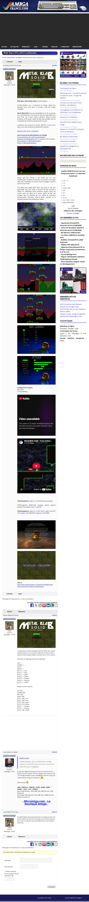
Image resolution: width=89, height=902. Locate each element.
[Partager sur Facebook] (32, 605)
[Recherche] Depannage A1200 (71, 316)
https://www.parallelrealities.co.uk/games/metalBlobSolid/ (35, 585)
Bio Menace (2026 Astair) (69, 137)
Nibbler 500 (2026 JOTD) (70, 245)
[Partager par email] (56, 605)
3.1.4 (64, 198)
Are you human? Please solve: (11, 875)
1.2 (64, 183)
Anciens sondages (73, 213)
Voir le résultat (73, 208)
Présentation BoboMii (67, 141)
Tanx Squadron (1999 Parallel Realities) (29, 141)
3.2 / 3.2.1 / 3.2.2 (68, 200)
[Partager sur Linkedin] (48, 605)
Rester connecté (11, 871)
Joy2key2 (40, 505)
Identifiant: (7, 860)
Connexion (65, 47)
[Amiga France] (44, 11)
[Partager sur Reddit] (40, 605)
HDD (31, 501)
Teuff (76, 329)
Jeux (35, 47)
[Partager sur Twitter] (36, 605)
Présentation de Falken (68, 88)
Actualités (15, 47)
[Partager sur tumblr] (52, 605)
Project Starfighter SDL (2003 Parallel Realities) (31, 137)
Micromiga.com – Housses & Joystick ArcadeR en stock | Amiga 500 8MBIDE (73, 95)
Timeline (54, 47)
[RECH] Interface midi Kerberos (71, 304)
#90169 (54, 752)
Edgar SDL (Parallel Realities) (26, 139)
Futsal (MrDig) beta (68, 254)
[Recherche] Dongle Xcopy (69, 307)
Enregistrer (77, 47)
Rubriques (26, 47)
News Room (11, 58)
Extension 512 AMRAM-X (68, 117)
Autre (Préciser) (68, 202)
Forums (45, 47)
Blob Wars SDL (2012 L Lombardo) (27, 131)
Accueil (4, 47)
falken (62, 341)
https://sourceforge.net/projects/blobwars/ (30, 586)
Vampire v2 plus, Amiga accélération (72, 314)
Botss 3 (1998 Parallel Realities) (26, 143)
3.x (64, 195)
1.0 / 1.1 (65, 181)
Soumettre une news (44, 898)
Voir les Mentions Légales (73, 898)
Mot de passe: (8, 867)
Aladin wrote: (24, 758)
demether (63, 329)
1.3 (64, 185)
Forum (4, 58)
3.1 (64, 193)
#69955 (54, 65)
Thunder (71, 329)
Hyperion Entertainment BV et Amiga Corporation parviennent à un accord (72, 249)
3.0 (64, 190)
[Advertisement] (44, 28)
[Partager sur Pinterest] (44, 605)
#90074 (54, 615)
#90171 (54, 812)
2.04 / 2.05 (66, 188)
